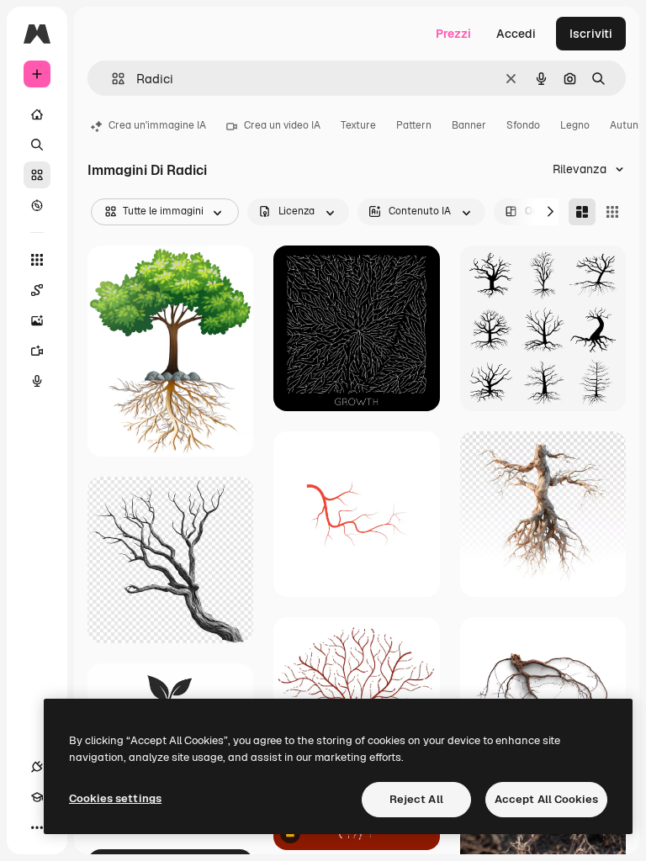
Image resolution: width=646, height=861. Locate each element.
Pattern (414, 125)
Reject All (416, 799)
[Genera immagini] (37, 320)
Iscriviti (590, 33)
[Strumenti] (37, 259)
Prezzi (453, 33)
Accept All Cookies (546, 799)
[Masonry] (582, 211)
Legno (575, 125)
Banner (469, 125)
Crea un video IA (282, 125)
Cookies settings (115, 798)
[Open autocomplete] (111, 78)
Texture (358, 125)
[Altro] (37, 827)
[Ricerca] (37, 144)
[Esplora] (37, 205)
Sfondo (523, 125)
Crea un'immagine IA (157, 125)
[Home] (37, 114)
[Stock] (37, 174)
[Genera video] (37, 350)
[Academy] (37, 797)
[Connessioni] (37, 766)
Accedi (516, 33)
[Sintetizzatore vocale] (37, 380)
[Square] (612, 211)
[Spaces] (37, 290)
